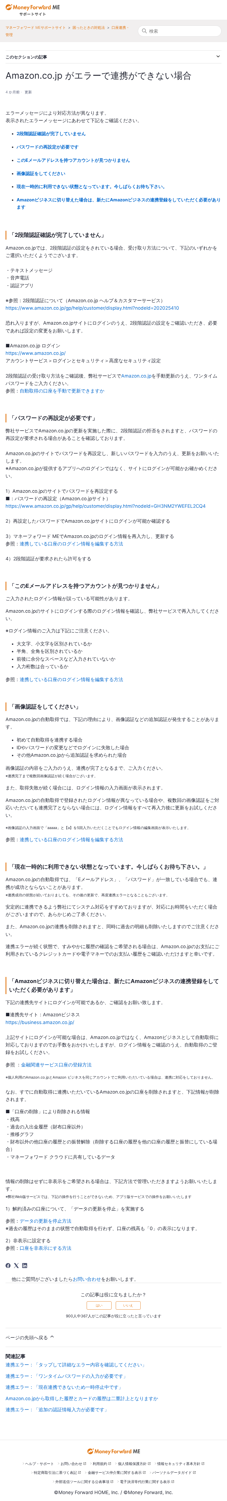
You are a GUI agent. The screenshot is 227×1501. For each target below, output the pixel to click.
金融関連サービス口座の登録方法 (56, 1065)
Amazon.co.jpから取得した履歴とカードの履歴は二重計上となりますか (82, 1398)
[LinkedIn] (24, 1265)
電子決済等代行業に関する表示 (145, 1481)
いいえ (128, 1305)
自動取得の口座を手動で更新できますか (62, 391)
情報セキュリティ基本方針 (178, 1463)
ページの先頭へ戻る (27, 1337)
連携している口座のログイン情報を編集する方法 (71, 543)
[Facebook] (8, 1265)
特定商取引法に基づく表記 (55, 1472)
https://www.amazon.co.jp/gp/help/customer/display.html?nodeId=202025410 (92, 308)
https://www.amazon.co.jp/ (36, 353)
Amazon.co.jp (136, 376)
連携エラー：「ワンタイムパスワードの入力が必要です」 (67, 1376)
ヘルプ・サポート (39, 1463)
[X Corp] (16, 1265)
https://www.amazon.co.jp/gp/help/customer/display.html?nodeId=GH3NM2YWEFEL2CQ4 (106, 506)
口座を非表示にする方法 (45, 1248)
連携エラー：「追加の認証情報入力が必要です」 (57, 1409)
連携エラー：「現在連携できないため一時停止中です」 (64, 1387)
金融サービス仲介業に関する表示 (115, 1472)
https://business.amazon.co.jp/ (40, 1022)
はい (99, 1305)
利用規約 (100, 1463)
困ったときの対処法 (89, 27)
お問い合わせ (87, 1279)
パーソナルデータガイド (172, 1472)
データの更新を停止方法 (45, 1221)
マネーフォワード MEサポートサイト (36, 27)
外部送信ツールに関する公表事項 (82, 1481)
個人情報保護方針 (132, 1463)
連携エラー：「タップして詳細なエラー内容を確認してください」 (76, 1364)
